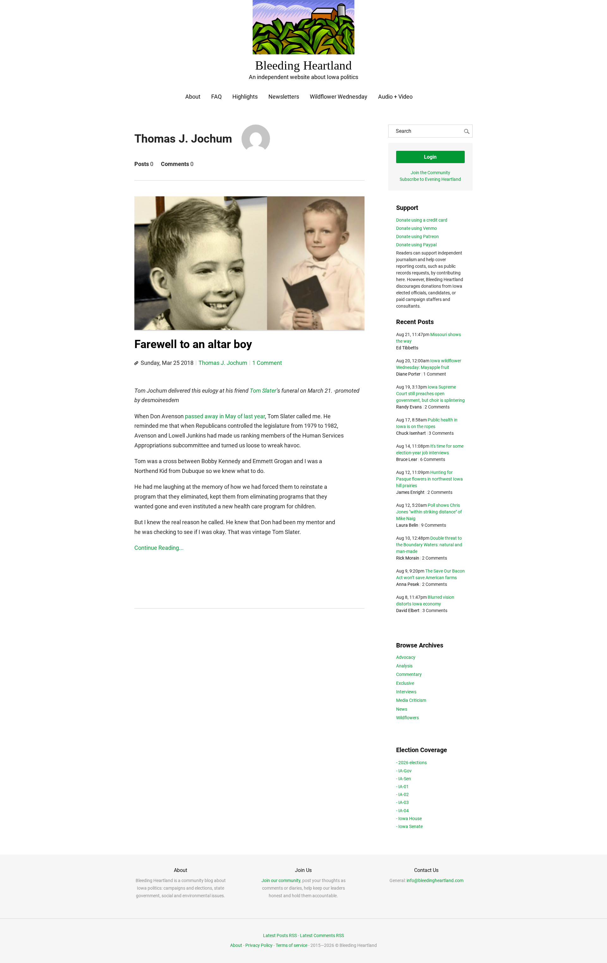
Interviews (406, 691)
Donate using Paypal (416, 244)
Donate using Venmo (416, 228)
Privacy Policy (259, 945)
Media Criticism (411, 700)
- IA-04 (402, 810)
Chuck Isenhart (411, 433)
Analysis (404, 665)
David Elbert (408, 610)
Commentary (409, 674)
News (401, 709)
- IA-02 (402, 794)
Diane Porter (408, 374)
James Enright (410, 492)
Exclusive (405, 683)
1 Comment (267, 362)
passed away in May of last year (225, 416)
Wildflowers (407, 717)
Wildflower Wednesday (338, 96)
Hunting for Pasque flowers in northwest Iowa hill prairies (429, 479)
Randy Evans (409, 406)
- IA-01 (402, 786)
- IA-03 (402, 802)
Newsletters (283, 96)
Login (430, 157)
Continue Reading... (159, 547)
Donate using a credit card (421, 220)
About (192, 96)
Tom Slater (263, 390)
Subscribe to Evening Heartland (430, 179)
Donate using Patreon (417, 236)
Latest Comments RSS (322, 935)
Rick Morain (407, 558)
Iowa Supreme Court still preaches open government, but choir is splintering (430, 393)
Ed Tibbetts (407, 347)
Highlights (245, 96)
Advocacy (405, 657)
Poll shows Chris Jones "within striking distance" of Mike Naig (429, 512)
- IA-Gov (404, 770)
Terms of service (291, 945)
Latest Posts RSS (280, 935)
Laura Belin (407, 525)
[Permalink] (136, 363)
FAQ (216, 96)
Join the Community (430, 172)
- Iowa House (409, 818)
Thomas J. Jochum (223, 362)
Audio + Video (395, 96)
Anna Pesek (407, 584)
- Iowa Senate (409, 826)
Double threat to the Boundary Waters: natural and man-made (429, 545)
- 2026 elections (411, 762)
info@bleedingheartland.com (435, 880)
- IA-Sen (403, 778)
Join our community (280, 880)
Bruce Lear (406, 459)
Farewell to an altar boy (193, 344)
